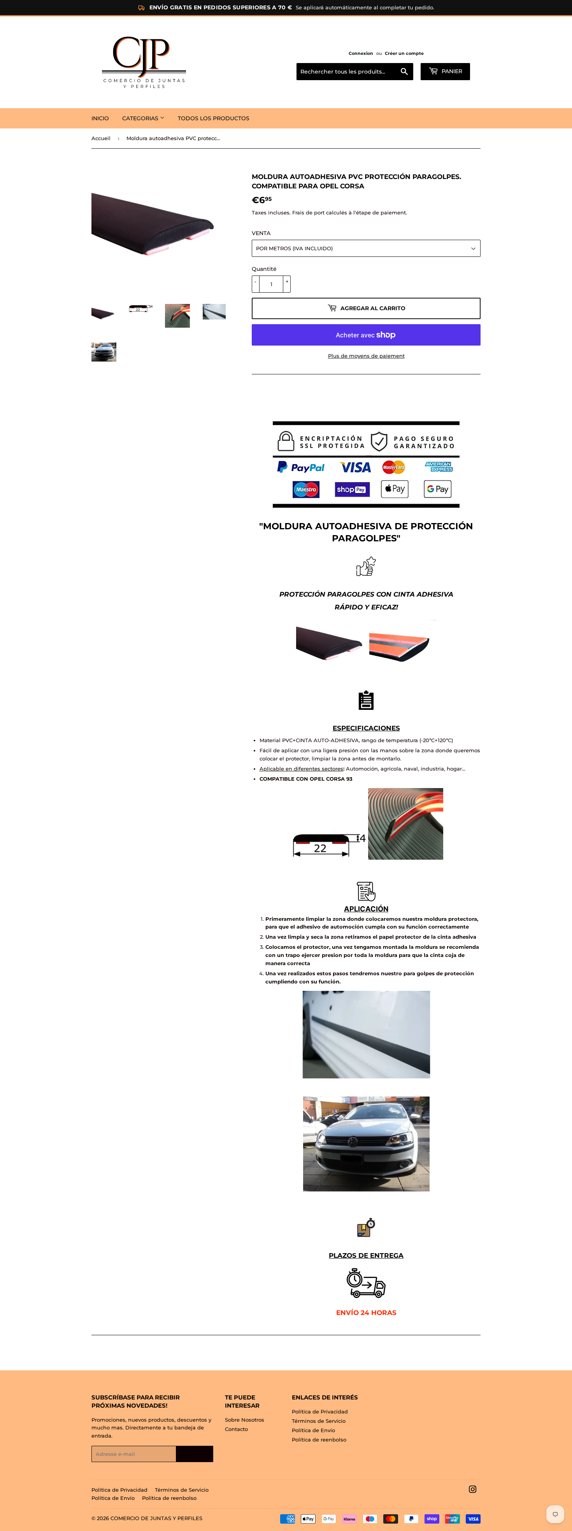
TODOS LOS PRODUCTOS (213, 118)
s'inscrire (194, 1454)
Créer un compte (404, 53)
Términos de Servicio (319, 1421)
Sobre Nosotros (244, 1420)
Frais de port (308, 212)
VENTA (261, 233)
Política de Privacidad (320, 1411)
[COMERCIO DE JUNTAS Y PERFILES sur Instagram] (473, 1490)
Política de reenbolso (319, 1439)
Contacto (236, 1429)
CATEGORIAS (141, 118)
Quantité (264, 268)
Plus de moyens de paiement (366, 356)
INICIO (100, 118)
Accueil (101, 138)
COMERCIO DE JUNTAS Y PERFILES (156, 1518)
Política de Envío (313, 1430)
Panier (451, 71)
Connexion (361, 53)
